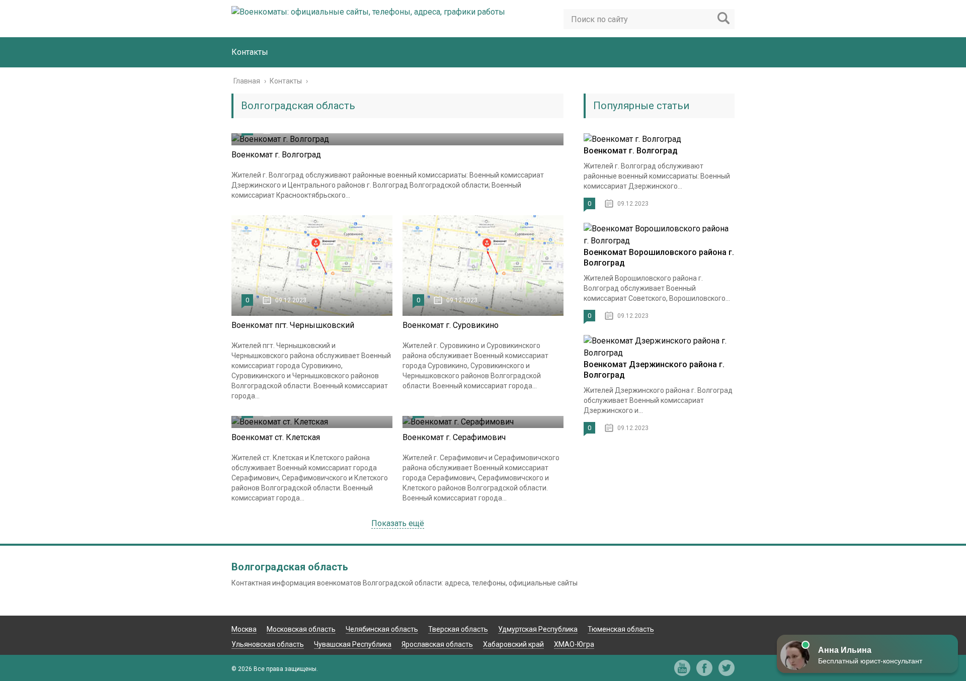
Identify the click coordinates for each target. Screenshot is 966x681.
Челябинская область (382, 629)
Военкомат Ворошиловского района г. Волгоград (659, 257)
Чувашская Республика (352, 644)
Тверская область (458, 629)
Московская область (301, 629)
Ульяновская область (267, 644)
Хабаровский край (513, 644)
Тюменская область (621, 629)
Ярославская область (437, 644)
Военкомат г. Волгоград (276, 154)
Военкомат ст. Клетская (275, 437)
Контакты (249, 52)
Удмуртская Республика (538, 629)
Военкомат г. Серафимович (454, 437)
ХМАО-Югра (574, 644)
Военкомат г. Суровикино (451, 325)
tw (726, 668)
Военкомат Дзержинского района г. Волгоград (654, 370)
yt (682, 668)
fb (704, 668)
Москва (244, 629)
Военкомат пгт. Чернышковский (292, 325)
